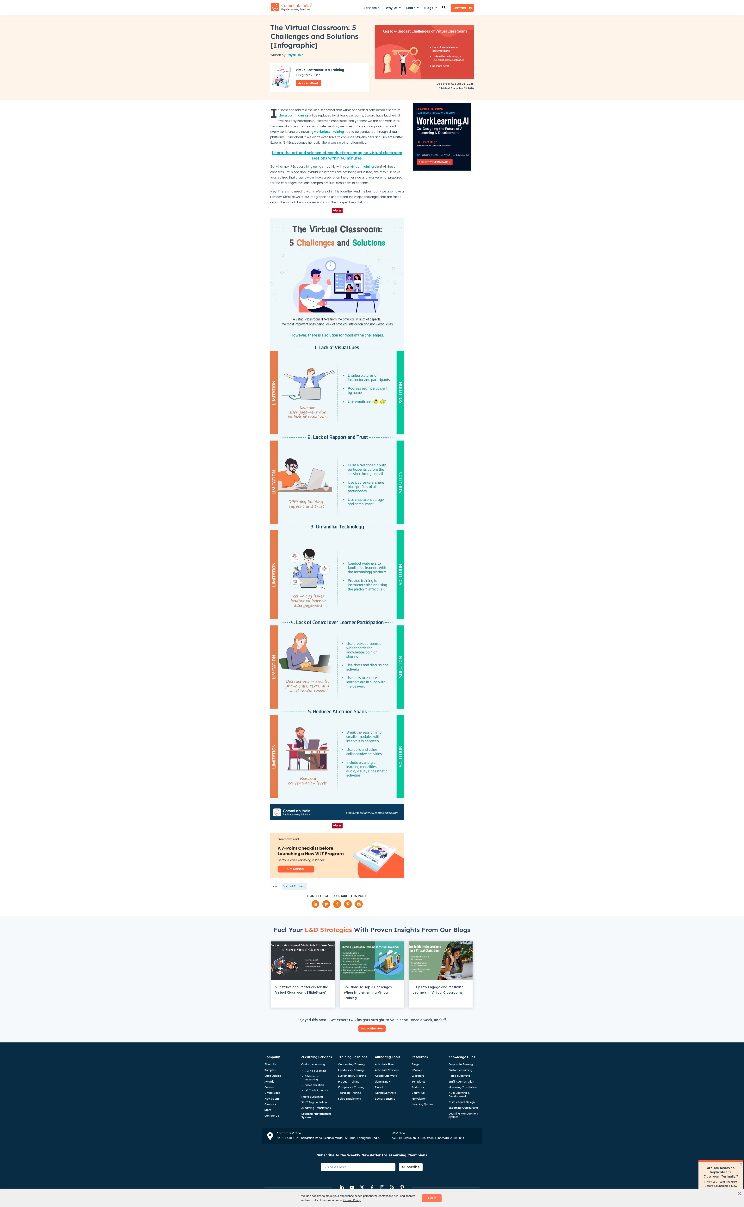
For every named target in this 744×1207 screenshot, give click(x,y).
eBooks (417, 1070)
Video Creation (314, 1084)
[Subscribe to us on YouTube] (352, 1187)
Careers (269, 1087)
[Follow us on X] (362, 1187)
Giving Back (272, 1093)
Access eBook (308, 83)
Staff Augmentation (314, 1102)
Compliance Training (351, 1087)
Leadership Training (351, 1070)
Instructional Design (462, 1102)
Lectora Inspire (385, 1098)
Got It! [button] (432, 1198)
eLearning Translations (316, 1108)
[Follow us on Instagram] (382, 1187)
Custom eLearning (313, 1064)
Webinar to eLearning (312, 1078)
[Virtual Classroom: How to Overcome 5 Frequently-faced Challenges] (337, 519)
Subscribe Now (372, 1028)
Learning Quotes (422, 1104)
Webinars (418, 1076)
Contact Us (462, 8)
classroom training (293, 115)
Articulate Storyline (387, 1070)
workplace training (329, 132)
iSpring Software (385, 1093)
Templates (418, 1081)
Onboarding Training (351, 1064)
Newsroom (271, 1098)
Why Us (391, 8)
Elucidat (380, 1087)
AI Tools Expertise (316, 1090)
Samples (270, 1070)
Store (267, 1110)
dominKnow (383, 1081)
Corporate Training (461, 1064)
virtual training (362, 166)
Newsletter (419, 1098)
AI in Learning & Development (459, 1094)
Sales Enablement (349, 1098)
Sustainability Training (352, 1076)
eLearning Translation (463, 1087)
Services (370, 8)
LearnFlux (418, 1093)
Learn (410, 8)
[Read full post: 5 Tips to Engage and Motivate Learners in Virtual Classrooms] (441, 960)
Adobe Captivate (386, 1076)
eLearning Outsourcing (463, 1108)
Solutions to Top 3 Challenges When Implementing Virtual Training (368, 992)
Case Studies (272, 1076)
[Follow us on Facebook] (372, 1187)
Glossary (270, 1104)
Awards (269, 1081)
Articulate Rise (384, 1064)
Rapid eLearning (312, 1096)
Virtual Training (294, 886)
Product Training (348, 1081)
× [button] (739, 1193)
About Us (270, 1064)
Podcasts (418, 1087)
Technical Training (349, 1093)
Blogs (428, 8)
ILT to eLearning (315, 1070)
